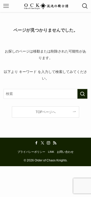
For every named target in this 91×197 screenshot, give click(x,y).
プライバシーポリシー (31, 151)
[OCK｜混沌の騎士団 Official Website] (45, 6)
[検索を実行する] (82, 94)
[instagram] (48, 143)
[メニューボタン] (6, 6)
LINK (51, 151)
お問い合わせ (65, 151)
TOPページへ (46, 112)
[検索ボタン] (85, 6)
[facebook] (36, 143)
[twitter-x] (42, 143)
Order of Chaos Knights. (51, 160)
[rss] (54, 143)
